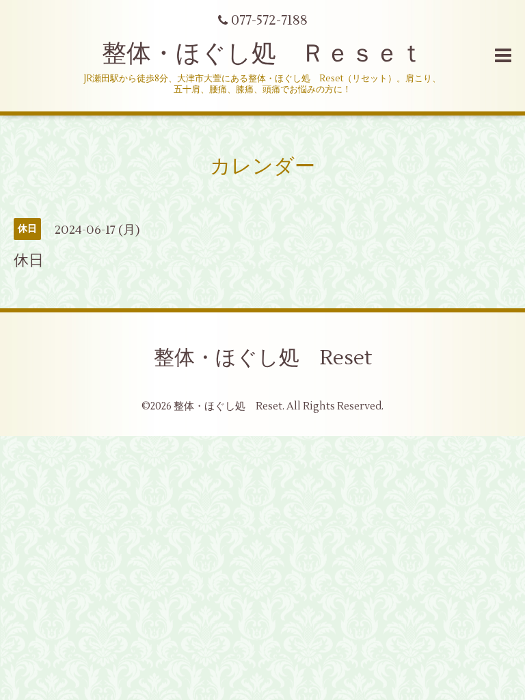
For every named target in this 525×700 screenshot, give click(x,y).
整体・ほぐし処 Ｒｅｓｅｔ (263, 54)
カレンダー (262, 166)
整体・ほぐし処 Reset (263, 358)
